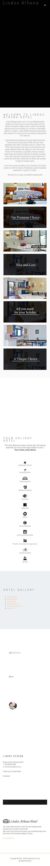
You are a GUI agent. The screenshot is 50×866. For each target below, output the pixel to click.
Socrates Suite (12, 599)
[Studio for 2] (25, 288)
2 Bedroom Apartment (14, 606)
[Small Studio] (25, 241)
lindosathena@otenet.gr (13, 767)
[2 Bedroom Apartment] (25, 335)
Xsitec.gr (37, 858)
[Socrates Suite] (25, 193)
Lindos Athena (12, 597)
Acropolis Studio (13, 604)
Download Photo (8, 838)
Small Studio (11, 601)
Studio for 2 (11, 608)
